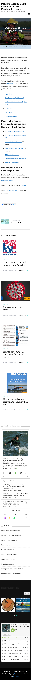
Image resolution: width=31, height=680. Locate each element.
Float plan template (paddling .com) (14, 98)
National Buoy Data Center (12, 116)
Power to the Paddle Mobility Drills (14, 148)
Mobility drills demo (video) (12, 155)
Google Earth (8, 94)
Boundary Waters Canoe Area (9, 540)
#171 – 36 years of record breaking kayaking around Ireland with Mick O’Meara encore (13, 486)
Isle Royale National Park (7, 550)
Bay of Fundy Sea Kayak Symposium (11, 535)
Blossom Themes (19, 674)
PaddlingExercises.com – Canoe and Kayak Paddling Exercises (14, 6)
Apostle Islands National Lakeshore (10, 530)
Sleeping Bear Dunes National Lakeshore (12, 569)
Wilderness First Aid (14, 190)
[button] (28, 593)
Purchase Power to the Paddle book (14, 131)
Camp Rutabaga (5, 545)
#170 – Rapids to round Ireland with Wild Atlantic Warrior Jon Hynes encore (15, 494)
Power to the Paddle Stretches (13, 142)
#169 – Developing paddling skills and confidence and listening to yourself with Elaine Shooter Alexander (15, 503)
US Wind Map (8, 108)
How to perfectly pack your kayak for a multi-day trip (14, 354)
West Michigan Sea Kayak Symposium (11, 573)
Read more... (22, 270)
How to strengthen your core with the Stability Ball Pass (15, 402)
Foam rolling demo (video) (12, 163)
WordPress (16, 676)
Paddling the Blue (11, 84)
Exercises (15, 24)
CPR (5, 190)
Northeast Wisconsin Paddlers (9, 554)
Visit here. (23, 185)
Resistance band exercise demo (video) (15, 159)
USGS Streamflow (9, 112)
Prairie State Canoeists (7, 564)
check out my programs (7, 180)
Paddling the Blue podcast (8, 559)
